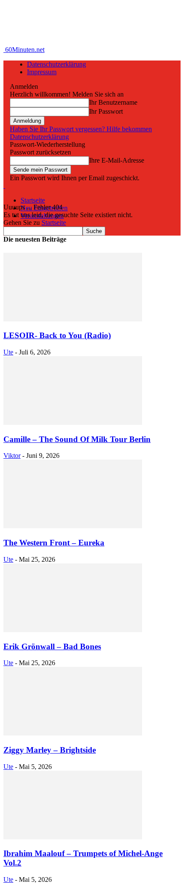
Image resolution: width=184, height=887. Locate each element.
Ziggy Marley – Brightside (49, 749)
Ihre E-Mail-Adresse (116, 160)
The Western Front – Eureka (53, 542)
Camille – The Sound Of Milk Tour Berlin (77, 439)
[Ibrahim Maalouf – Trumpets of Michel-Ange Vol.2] (72, 837)
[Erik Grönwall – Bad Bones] (72, 629)
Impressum (41, 72)
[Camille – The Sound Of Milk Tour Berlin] (72, 422)
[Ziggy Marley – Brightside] (72, 733)
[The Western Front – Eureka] (72, 526)
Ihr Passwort (106, 111)
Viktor (12, 455)
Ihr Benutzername (113, 102)
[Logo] (4, 185)
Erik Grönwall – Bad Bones (52, 646)
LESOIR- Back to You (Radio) (57, 335)
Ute (8, 352)
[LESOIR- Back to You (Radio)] (72, 319)
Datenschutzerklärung (56, 64)
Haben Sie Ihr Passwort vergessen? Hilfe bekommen (81, 129)
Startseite (33, 200)
